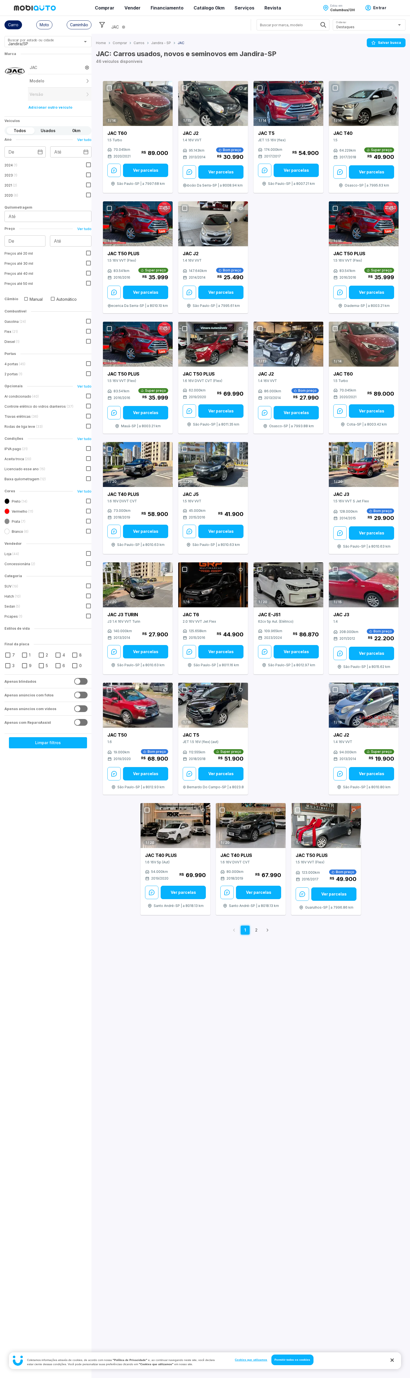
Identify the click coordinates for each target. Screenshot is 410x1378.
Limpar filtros (48, 742)
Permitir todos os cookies (292, 1359)
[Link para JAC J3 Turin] (138, 585)
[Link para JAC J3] (364, 464)
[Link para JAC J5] (213, 464)
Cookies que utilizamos (251, 1359)
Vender (132, 8)
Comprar (104, 8)
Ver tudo (84, 140)
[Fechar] (392, 1360)
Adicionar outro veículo (50, 107)
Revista (272, 8)
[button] (13, 24)
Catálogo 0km (209, 8)
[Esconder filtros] (102, 25)
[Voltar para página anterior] (234, 930)
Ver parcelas (145, 170)
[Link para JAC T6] (213, 585)
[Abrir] (85, 42)
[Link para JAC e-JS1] (288, 585)
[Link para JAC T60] (138, 103)
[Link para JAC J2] (213, 103)
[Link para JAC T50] (138, 705)
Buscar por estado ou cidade (31, 40)
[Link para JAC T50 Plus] (138, 223)
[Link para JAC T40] (364, 103)
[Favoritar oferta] (165, 88)
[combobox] (41, 43)
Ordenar (341, 22)
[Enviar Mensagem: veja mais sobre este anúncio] (114, 170)
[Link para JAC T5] (288, 103)
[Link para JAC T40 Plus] (138, 464)
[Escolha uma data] (40, 152)
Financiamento (167, 8)
